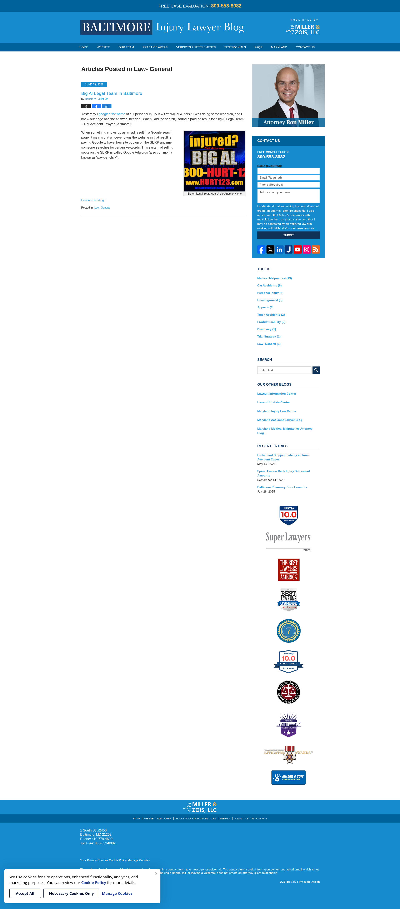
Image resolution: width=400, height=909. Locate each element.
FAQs (258, 47)
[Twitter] (270, 249)
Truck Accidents (271, 314)
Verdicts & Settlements (196, 47)
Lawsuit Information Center (276, 393)
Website (103, 47)
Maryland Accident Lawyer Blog (279, 419)
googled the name (112, 114)
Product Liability (271, 322)
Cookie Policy (118, 860)
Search (316, 370)
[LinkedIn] (279, 249)
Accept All (25, 893)
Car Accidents (269, 285)
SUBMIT (288, 235)
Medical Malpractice (274, 278)
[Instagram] (307, 249)
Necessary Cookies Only (71, 893)
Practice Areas (155, 47)
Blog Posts (259, 818)
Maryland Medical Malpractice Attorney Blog (284, 431)
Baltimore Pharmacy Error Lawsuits (282, 487)
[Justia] (289, 249)
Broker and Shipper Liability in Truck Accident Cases (283, 457)
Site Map (225, 818)
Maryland (279, 47)
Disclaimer (164, 818)
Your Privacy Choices (94, 860)
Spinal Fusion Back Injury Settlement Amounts (283, 473)
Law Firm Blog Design (300, 881)
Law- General (102, 207)
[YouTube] (298, 249)
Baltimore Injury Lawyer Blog (162, 27)
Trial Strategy (269, 336)
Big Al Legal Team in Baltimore (111, 93)
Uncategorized (269, 300)
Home (83, 47)
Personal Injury (270, 292)
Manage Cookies (139, 860)
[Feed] (316, 249)
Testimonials (235, 47)
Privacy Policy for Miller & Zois (195, 818)
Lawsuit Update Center (273, 402)
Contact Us (305, 47)
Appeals (265, 307)
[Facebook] (261, 249)
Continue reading (92, 200)
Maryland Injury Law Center (276, 411)
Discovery (266, 329)
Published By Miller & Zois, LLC (303, 27)
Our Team (126, 47)
